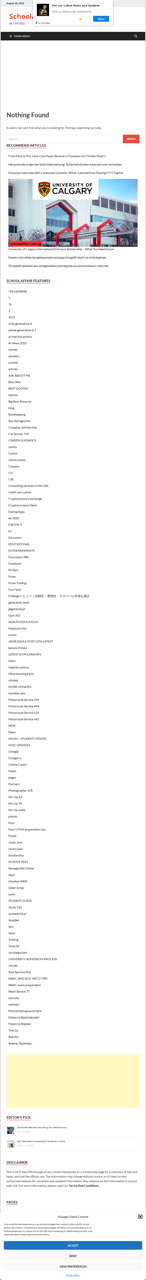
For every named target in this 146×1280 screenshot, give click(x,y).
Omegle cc (15, 758)
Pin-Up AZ (15, 797)
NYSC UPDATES (19, 745)
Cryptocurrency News (22, 505)
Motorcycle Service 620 (23, 712)
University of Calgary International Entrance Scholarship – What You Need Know (61, 249)
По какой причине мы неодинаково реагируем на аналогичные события (58, 266)
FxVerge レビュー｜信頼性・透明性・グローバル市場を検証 (49, 596)
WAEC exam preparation (24, 985)
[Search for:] (73, 139)
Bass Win (14, 382)
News (12, 732)
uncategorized (17, 952)
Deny (73, 1256)
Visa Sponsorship (19, 972)
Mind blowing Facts (21, 673)
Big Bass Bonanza (19, 401)
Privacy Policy (73, 1275)
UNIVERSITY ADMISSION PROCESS (32, 959)
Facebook (14, 563)
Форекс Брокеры (20, 1043)
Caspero (13, 466)
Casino (12, 453)
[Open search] (136, 36)
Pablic (12, 771)
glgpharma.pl (16, 609)
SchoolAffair (30, 16)
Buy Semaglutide (19, 421)
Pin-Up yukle (16, 810)
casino (12, 447)
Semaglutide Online (21, 868)
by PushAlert (44, 22)
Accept (73, 1245)
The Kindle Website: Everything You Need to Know (42, 1127)
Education (15, 537)
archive (13, 362)
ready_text (15, 842)
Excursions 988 (18, 557)
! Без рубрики (17, 291)
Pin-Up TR (15, 803)
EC (10, 531)
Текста (13, 1030)
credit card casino (19, 492)
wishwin (13, 1004)
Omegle (13, 751)
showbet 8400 (17, 881)
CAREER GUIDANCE (22, 440)
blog (11, 408)
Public (12, 836)
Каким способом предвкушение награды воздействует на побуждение (57, 257)
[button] (140, 1217)
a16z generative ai (20, 323)
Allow (101, 19)
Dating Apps (16, 511)
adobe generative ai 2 (22, 330)
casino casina (16, 460)
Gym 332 (14, 615)
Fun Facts (14, 589)
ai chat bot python (20, 336)
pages (12, 777)
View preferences (73, 1266)
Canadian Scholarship (22, 427)
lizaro (12, 661)
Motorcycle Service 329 (23, 699)
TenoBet (13, 920)
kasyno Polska (17, 648)
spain (11, 894)
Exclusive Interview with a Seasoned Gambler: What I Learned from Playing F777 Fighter (65, 172)
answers (13, 356)
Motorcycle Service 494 (23, 706)
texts (11, 933)
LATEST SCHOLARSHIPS (24, 654)
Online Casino (17, 764)
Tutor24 (13, 946)
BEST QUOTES (18, 388)
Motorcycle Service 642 (23, 719)
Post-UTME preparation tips (27, 829)
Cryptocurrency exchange (25, 498)
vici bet (13, 965)
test (10, 926)
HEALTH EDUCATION (23, 622)
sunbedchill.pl (17, 913)
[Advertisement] (73, 74)
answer (13, 349)
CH (10, 472)
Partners (14, 784)
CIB (10, 479)
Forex (12, 576)
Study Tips (15, 907)
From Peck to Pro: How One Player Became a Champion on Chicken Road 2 (57, 156)
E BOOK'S (15, 524)
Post (11, 823)
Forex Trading (17, 583)
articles (13, 369)
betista (12, 395)
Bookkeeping (16, 414)
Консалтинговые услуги (24, 1011)
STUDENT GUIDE (20, 900)
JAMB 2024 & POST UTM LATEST (30, 641)
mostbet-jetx (16, 693)
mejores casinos (18, 667)
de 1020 (13, 518)
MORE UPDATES (19, 686)
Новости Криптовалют (24, 1017)
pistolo (12, 816)
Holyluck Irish (17, 628)
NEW (11, 725)
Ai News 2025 (17, 343)
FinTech (13, 570)
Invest (12, 635)
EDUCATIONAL (19, 544)
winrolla (13, 998)
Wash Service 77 (19, 991)
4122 (11, 317)
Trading (13, 939)
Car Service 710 (18, 434)
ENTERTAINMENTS (21, 550)
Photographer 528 (20, 790)
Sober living (16, 887)
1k (10, 304)
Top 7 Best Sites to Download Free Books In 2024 (41, 1141)
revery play (15, 849)
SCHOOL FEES (18, 862)
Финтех (13, 1037)
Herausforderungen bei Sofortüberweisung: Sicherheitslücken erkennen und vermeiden (65, 164)
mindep (13, 680)
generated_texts (18, 602)
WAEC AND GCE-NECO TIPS (27, 978)
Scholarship (16, 855)
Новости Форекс (19, 1024)
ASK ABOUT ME (19, 375)
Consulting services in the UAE (28, 485)
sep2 (11, 874)
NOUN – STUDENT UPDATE (27, 738)
